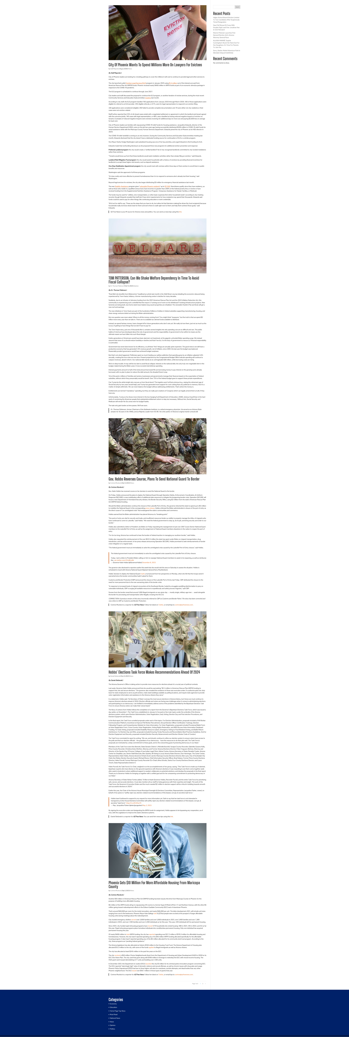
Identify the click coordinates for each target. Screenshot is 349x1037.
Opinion (136, 286)
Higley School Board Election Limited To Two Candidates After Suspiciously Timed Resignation (226, 19)
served (133, 920)
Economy (113, 1004)
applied (151, 947)
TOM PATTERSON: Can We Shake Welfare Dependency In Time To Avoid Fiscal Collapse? (154, 280)
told (155, 913)
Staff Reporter (114, 69)
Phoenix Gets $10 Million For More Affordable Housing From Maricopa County (154, 884)
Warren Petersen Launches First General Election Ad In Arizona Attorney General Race (224, 35)
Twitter (161, 605)
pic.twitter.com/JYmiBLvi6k (124, 560)
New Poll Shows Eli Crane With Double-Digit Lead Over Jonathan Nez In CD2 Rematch (226, 27)
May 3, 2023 (147, 805)
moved (150, 926)
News (130, 69)
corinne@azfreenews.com (184, 605)
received (117, 955)
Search (237, 7)
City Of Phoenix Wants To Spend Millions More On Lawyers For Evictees (155, 64)
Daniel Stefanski (115, 676)
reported (152, 934)
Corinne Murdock (115, 483)
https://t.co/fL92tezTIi (133, 803)
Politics (112, 1029)
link (180, 212)
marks (143, 574)
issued (134, 971)
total (128, 934)
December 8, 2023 (149, 562)
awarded (149, 964)
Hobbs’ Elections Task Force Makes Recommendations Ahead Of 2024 (154, 672)
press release (149, 508)
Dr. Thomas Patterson (117, 286)
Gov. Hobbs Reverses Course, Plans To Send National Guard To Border (154, 479)
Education (113, 1007)
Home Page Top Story (117, 1011)
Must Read (113, 1014)
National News (115, 1018)
